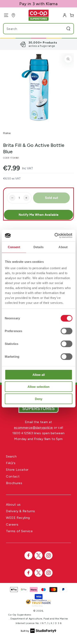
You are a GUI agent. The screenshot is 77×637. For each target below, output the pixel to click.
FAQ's (11, 463)
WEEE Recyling (18, 518)
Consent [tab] (14, 247)
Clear (60, 28)
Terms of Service (19, 531)
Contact (13, 476)
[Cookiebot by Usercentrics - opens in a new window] (54, 235)
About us (13, 504)
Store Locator (17, 470)
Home (6, 133)
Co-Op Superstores (19, 614)
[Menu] (4, 15)
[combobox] (31, 29)
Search (11, 456)
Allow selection (38, 386)
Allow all (38, 374)
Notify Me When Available (39, 215)
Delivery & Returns (20, 511)
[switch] (66, 331)
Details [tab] (38, 247)
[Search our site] (68, 29)
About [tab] (63, 247)
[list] (38, 44)
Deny (38, 398)
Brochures (14, 483)
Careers (12, 524)
